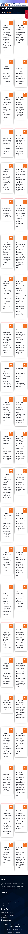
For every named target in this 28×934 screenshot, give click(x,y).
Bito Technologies (16, 932)
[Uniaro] (14, 5)
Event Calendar (17, 898)
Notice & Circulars (18, 896)
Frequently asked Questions (7, 901)
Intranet (23, 924)
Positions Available (5, 903)
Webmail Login (18, 924)
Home (3, 12)
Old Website (6, 924)
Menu (26, 14)
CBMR (21, 929)
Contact (11, 926)
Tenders (16, 903)
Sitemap (11, 924)
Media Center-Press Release (7, 898)
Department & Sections (6, 899)
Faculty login (17, 926)
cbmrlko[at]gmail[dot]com (7, 920)
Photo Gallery (17, 899)
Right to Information (18, 901)
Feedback (3, 905)
